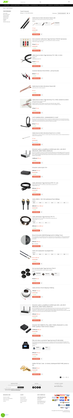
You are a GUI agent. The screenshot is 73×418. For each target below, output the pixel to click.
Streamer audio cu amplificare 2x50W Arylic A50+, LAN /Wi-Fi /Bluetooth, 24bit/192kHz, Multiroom (49, 150)
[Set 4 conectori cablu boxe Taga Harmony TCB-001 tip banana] (25, 42)
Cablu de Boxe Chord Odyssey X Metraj (43, 288)
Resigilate (4, 19)
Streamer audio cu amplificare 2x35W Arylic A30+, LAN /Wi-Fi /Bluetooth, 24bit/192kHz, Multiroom (49, 305)
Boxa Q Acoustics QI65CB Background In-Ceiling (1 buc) (47, 235)
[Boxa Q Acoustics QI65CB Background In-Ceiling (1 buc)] (25, 240)
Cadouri (4, 20)
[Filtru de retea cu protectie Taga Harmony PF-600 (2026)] (25, 345)
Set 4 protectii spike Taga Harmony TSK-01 (44, 268)
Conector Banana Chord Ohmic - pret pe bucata (45, 71)
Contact (4, 401)
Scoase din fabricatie (6, 21)
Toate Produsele (9, 8)
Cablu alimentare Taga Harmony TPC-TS (43, 217)
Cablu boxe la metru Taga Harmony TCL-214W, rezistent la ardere (50, 99)
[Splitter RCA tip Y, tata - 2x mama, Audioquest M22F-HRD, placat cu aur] (25, 368)
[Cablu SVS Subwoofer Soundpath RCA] (25, 254)
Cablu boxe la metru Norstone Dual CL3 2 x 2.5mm (46, 133)
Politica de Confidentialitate (15, 389)
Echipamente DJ (5, 16)
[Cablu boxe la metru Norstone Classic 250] (25, 22)
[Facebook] (33, 387)
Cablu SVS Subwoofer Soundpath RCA (42, 251)
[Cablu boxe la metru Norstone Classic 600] (25, 89)
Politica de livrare (6, 399)
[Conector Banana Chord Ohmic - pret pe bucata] (25, 75)
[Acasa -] (9, 2)
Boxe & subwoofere (6, 14)
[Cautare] (40, 2)
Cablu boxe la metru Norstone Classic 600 (43, 86)
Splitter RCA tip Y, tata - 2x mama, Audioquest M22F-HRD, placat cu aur (50, 364)
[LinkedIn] (38, 387)
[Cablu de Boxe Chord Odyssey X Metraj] (25, 293)
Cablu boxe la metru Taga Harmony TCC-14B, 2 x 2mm (47, 55)
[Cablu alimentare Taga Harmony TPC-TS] (25, 220)
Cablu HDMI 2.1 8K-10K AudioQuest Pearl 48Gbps (46, 199)
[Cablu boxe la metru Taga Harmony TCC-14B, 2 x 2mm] (25, 59)
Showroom (56, 5)
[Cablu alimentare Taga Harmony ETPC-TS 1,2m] (25, 186)
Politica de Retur (23, 398)
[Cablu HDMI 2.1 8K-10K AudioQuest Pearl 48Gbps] (25, 204)
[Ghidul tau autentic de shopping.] (5, 415)
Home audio (5, 13)
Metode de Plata (23, 397)
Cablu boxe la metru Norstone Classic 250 (43, 18)
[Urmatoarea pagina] (68, 377)
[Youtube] (35, 387)
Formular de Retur (23, 401)
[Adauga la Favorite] (41, 34)
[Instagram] (40, 387)
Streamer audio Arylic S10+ (39, 167)
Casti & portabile (6, 15)
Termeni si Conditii (6, 397)
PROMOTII (62, 5)
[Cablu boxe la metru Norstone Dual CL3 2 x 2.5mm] (25, 138)
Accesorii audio (5, 18)
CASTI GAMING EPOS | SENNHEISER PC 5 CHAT (45, 117)
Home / (4, 8)
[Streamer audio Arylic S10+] (25, 172)
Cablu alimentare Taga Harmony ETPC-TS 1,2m (45, 183)
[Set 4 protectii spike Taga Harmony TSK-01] (25, 273)
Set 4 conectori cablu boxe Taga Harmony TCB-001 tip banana (49, 39)
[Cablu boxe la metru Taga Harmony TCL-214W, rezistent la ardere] (25, 103)
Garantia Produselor (23, 399)
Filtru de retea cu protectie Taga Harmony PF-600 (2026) (47, 340)
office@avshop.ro (59, 386)
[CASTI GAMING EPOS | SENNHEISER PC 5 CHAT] (25, 122)
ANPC (21, 402)
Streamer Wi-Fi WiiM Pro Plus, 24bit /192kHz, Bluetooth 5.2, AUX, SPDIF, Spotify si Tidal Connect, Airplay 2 (50, 325)
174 (66, 377)
